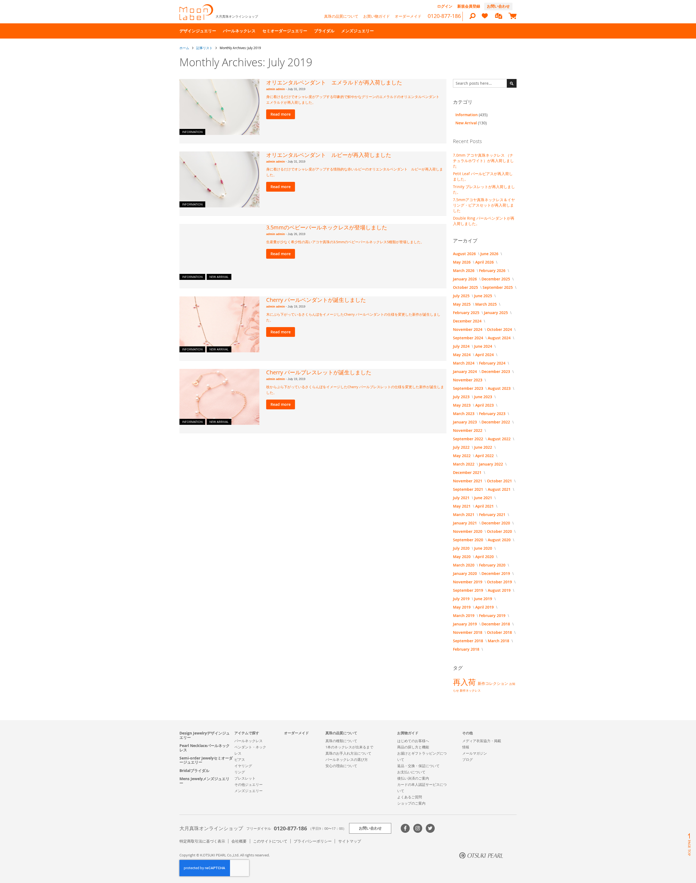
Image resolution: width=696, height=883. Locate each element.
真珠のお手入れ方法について (348, 753)
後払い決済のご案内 (413, 778)
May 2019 (462, 607)
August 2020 (500, 539)
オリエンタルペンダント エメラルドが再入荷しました (334, 82)
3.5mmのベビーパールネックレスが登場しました (326, 227)
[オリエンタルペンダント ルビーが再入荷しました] (219, 179)
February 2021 (493, 514)
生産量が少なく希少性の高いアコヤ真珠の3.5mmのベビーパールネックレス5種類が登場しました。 (345, 241)
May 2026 (462, 262)
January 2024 (465, 371)
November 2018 (468, 632)
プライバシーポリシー (313, 841)
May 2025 (462, 304)
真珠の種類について (341, 740)
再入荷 (465, 682)
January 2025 (496, 312)
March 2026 (464, 270)
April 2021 (485, 506)
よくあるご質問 (409, 797)
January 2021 (465, 523)
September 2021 (468, 489)
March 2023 (464, 413)
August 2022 (500, 438)
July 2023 (462, 396)
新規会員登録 (468, 6)
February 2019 (493, 615)
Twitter (430, 828)
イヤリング (243, 765)
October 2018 (500, 632)
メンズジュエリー (248, 790)
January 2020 (465, 573)
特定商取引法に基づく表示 (202, 841)
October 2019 (500, 581)
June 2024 (483, 346)
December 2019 (496, 573)
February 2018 (466, 649)
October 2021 (500, 480)
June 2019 (483, 598)
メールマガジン (474, 753)
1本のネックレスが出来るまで (349, 747)
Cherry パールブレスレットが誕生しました (318, 372)
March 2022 (464, 464)
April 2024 (485, 354)
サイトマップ (349, 841)
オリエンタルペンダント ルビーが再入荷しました (328, 155)
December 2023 (496, 371)
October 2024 (500, 329)
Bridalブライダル (194, 770)
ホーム (184, 48)
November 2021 (468, 480)
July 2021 (462, 497)
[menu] (348, 31)
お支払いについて (411, 772)
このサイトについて (270, 841)
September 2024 (468, 337)
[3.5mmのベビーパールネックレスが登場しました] (219, 252)
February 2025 (466, 312)
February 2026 (493, 270)
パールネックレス (248, 740)
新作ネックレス (470, 690)
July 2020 (462, 548)
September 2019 (468, 590)
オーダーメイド (408, 16)
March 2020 (464, 565)
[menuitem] (197, 30)
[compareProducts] (499, 16)
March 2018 (499, 640)
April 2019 (485, 607)
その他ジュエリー (248, 784)
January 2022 (491, 464)
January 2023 (465, 422)
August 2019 (500, 590)
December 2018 (496, 623)
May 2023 (462, 405)
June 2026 (489, 253)
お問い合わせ (498, 6)
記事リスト (204, 48)
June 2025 (483, 295)
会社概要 (239, 841)
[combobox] (485, 83)
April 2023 (485, 405)
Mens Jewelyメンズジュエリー (204, 781)
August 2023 (500, 388)
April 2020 (485, 556)
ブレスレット (245, 778)
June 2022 (483, 447)
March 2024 (464, 363)
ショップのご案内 (411, 803)
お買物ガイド (407, 733)
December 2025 (496, 278)
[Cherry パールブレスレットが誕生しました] (219, 397)
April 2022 (485, 455)
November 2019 (468, 581)
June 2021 (483, 497)
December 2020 (496, 523)
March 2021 (464, 514)
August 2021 (500, 489)
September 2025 (498, 287)
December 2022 (496, 422)
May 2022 (462, 455)
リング (239, 772)
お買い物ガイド (376, 16)
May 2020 (462, 556)
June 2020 (483, 548)
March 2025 (486, 304)
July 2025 (462, 295)
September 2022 (468, 438)
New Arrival (219, 277)
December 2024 (468, 321)
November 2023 (468, 379)
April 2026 (485, 262)
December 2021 (468, 472)
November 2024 (468, 329)
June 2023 (483, 396)
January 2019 (465, 623)
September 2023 (468, 388)
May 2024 (462, 354)
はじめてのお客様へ (413, 740)
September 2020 (468, 539)
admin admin (276, 89)
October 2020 (500, 531)
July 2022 (462, 447)
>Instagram (417, 828)
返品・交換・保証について (418, 765)
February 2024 (493, 363)
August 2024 (500, 337)
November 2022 (468, 430)
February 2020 (493, 565)
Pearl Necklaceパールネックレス (204, 747)
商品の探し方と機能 (413, 747)
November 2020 (468, 531)
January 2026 (465, 278)
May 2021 (462, 506)
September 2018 (468, 640)
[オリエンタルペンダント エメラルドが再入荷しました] (219, 107)
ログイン (444, 6)
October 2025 (466, 287)
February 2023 (493, 413)
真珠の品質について (341, 16)
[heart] (485, 18)
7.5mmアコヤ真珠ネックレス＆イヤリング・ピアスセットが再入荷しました (484, 205)
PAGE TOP (689, 844)
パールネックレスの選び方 (346, 759)
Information (192, 132)
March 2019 (464, 615)
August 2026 (465, 253)
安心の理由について (341, 765)
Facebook (405, 828)
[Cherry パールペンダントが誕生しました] (219, 324)
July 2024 (462, 346)
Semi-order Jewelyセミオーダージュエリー (206, 760)
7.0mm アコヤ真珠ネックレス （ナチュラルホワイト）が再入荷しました (483, 161)
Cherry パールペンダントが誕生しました (316, 299)
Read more (281, 114)
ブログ (467, 759)
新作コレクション (493, 683)
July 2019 (462, 598)
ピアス (239, 759)
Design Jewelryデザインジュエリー (204, 735)
